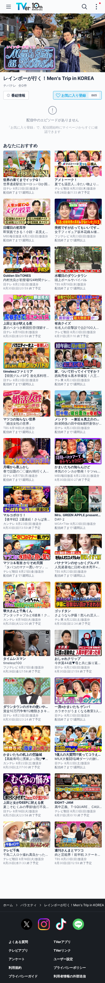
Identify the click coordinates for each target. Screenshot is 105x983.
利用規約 (15, 968)
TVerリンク (62, 950)
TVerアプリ (62, 942)
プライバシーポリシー (70, 968)
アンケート (17, 959)
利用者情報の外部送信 (70, 976)
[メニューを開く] (8, 6)
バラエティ (28, 905)
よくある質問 (18, 942)
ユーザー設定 (63, 959)
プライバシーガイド (23, 976)
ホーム (8, 905)
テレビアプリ (18, 950)
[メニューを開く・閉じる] (96, 6)
